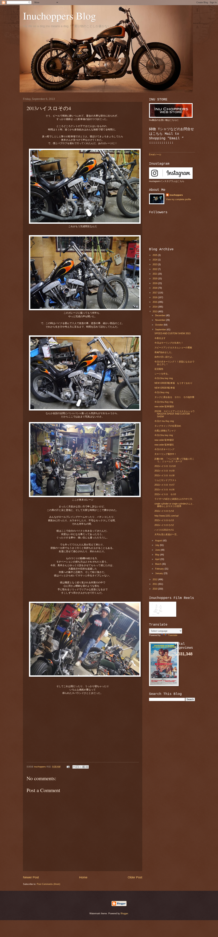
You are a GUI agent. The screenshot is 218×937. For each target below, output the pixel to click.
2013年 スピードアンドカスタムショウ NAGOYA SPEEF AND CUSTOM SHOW (176, 414)
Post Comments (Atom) (48, 884)
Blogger (124, 913)
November (160, 320)
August (159, 540)
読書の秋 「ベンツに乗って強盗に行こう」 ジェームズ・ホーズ (174, 460)
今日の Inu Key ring (164, 421)
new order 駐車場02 (164, 440)
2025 (155, 255)
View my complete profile (178, 199)
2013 (155, 311)
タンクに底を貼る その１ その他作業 (174, 397)
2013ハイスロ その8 (164, 475)
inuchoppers (176, 195)
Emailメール (155, 154)
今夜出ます (160, 338)
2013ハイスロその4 (164, 511)
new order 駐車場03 (164, 406)
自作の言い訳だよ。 (164, 357)
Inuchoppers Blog (59, 15)
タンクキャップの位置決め (167, 426)
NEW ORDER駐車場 (164, 388)
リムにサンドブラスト (165, 480)
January (159, 573)
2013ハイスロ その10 (165, 466)
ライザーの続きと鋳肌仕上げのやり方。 (174, 499)
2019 (155, 283)
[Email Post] (68, 766)
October (159, 324)
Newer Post (31, 877)
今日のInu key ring (163, 378)
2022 (155, 269)
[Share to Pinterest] (87, 767)
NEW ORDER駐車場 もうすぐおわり (173, 383)
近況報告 (158, 369)
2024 (155, 259)
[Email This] (74, 767)
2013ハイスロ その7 (164, 485)
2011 (155, 584)
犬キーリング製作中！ (165, 454)
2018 (155, 288)
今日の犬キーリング (165, 449)
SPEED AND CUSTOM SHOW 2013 (172, 333)
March (158, 564)
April (157, 559)
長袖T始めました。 (164, 352)
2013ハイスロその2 (164, 525)
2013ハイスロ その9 (164, 470)
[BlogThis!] (77, 767)
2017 (155, 292)
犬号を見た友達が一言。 (166, 534)
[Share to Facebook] (83, 767)
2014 (155, 306)
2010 (155, 589)
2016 (155, 297)
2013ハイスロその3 (164, 520)
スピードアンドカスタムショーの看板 (173, 347)
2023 (155, 264)
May (157, 554)
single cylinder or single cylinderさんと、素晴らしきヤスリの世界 (174, 504)
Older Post (135, 877)
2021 (155, 274)
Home (83, 877)
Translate (172, 635)
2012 (155, 579)
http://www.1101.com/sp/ (166, 515)
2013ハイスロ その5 (165, 494)
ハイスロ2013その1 (164, 530)
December (160, 315)
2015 (155, 302)
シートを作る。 (162, 373)
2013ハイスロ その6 (164, 489)
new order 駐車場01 (164, 444)
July (157, 545)
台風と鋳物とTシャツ (165, 430)
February (160, 568)
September (161, 329)
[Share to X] (80, 767)
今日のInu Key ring (163, 402)
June (158, 550)
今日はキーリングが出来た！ (168, 342)
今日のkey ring (161, 392)
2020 (155, 278)
